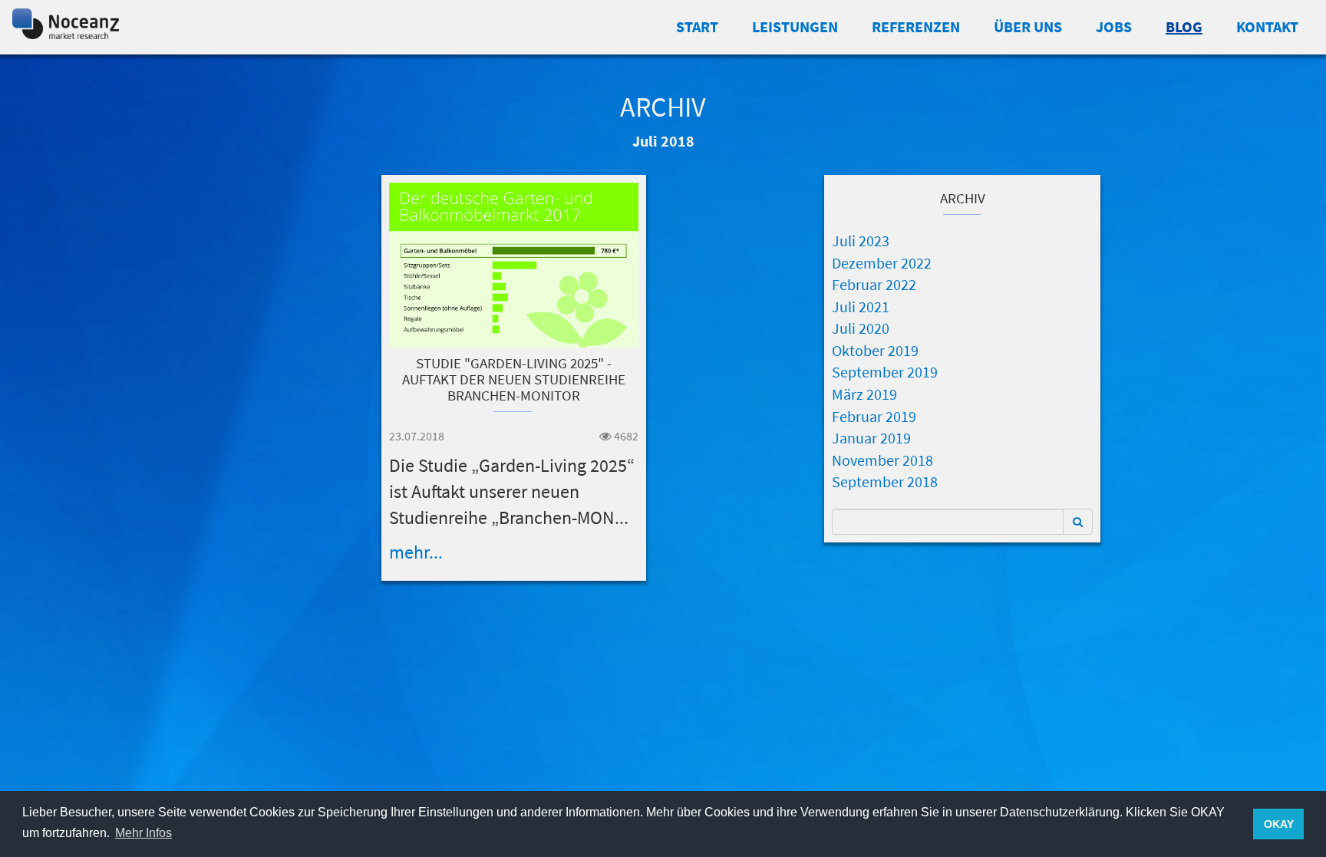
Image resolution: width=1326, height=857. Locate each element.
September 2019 (885, 371)
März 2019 (864, 394)
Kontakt (1267, 26)
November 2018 (882, 460)
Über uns (1028, 26)
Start (697, 26)
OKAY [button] (1279, 824)
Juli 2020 (860, 328)
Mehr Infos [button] (143, 832)
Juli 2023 (860, 240)
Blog (1184, 26)
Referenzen (916, 26)
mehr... (416, 552)
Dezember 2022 (882, 262)
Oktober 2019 (875, 350)
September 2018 (885, 481)
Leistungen (795, 26)
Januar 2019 (871, 437)
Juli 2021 (860, 306)
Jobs (1114, 26)
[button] (1078, 522)
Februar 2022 (874, 284)
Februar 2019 (874, 416)
